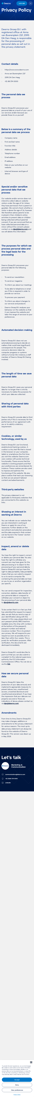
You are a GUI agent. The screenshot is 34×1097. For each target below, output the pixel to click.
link (8, 664)
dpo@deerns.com (20, 229)
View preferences (17, 1090)
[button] (31, 1062)
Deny (17, 1085)
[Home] (6, 3)
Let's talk (22, 3)
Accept (17, 1080)
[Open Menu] (30, 3)
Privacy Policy (17, 1094)
